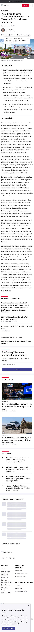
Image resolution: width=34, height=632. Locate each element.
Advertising (18, 571)
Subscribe (25, 5)
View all (4, 543)
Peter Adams (9, 29)
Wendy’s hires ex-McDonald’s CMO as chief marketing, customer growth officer (17, 460)
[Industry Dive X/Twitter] (10, 558)
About (3, 569)
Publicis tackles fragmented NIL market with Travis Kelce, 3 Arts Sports (18, 469)
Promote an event (20, 576)
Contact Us (4, 574)
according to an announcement (19, 75)
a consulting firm (15, 211)
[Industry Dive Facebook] (6, 558)
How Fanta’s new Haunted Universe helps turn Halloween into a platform (18, 479)
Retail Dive (18, 588)
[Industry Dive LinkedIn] (3, 558)
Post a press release (14, 543)
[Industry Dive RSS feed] (14, 558)
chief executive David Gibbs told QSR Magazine (16, 239)
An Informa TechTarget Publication (17, 1)
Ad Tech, (23, 341)
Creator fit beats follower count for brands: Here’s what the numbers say (18, 488)
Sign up (17, 369)
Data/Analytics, (14, 341)
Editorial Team (5, 571)
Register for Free (8, 628)
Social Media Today (21, 591)
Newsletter (4, 577)
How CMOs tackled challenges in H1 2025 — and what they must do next (17, 406)
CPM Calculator (6, 593)
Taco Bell (11, 60)
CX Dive (17, 585)
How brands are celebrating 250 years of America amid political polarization (16, 440)
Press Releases (5, 585)
